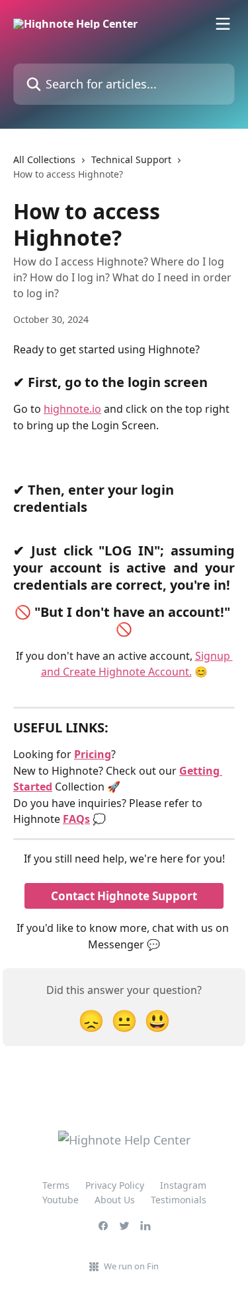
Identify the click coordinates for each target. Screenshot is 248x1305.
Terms (55, 1185)
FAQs (76, 819)
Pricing (92, 754)
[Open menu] (223, 24)
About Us (115, 1199)
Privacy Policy (114, 1185)
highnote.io (72, 409)
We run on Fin (131, 1266)
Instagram (183, 1185)
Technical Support (131, 159)
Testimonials (178, 1199)
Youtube (60, 1199)
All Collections (44, 159)
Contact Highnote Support (124, 895)
